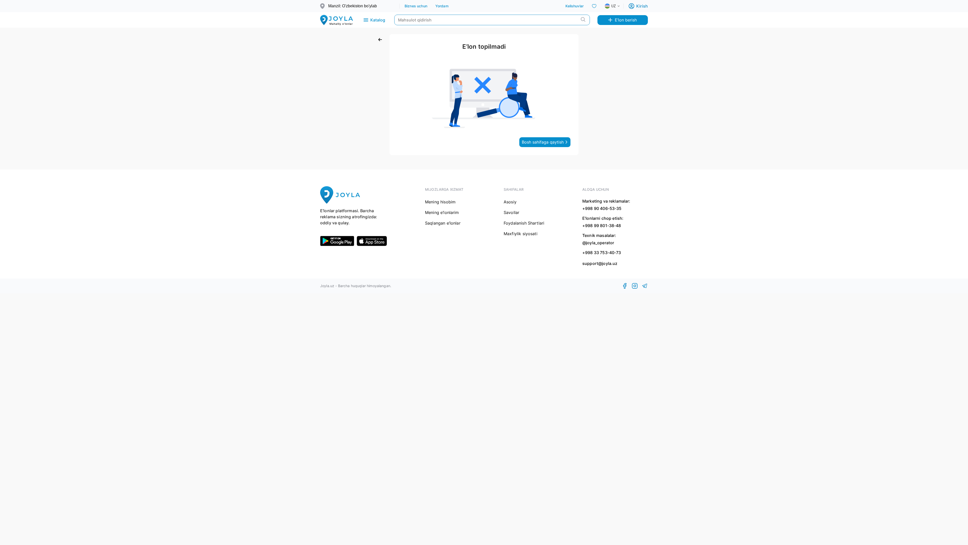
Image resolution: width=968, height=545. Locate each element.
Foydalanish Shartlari (524, 223)
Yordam (441, 6)
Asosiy (510, 201)
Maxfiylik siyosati (520, 233)
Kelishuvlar (574, 6)
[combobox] (616, 6)
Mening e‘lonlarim (442, 212)
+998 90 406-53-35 (602, 208)
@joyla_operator (598, 242)
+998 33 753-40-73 (601, 252)
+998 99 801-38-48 (601, 225)
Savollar (511, 212)
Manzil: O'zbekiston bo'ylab (352, 6)
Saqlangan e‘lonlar (443, 223)
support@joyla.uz (599, 263)
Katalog (377, 19)
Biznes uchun (416, 6)
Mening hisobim (440, 201)
